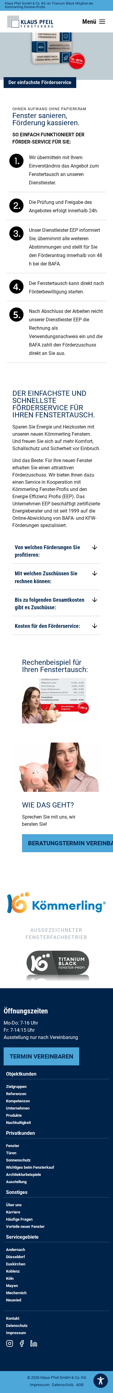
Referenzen (16, 1094)
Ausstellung (16, 1182)
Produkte (14, 1115)
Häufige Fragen (19, 1219)
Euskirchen (15, 1264)
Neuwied (13, 1300)
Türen (11, 1153)
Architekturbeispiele (23, 1174)
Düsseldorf (15, 1257)
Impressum (16, 1333)
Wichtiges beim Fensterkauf (30, 1167)
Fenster (12, 1145)
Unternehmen (18, 1108)
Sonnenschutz (18, 1160)
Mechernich (16, 1293)
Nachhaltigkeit (18, 1122)
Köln (10, 1278)
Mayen (12, 1285)
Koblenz (13, 1271)
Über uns (14, 1205)
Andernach (15, 1249)
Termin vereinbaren (41, 1056)
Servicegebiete (22, 1237)
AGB (79, 1384)
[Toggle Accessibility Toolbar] (100, 1380)
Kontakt (12, 1318)
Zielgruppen (16, 1086)
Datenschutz (17, 1325)
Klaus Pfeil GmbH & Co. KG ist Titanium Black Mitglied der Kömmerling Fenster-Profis (49, 5)
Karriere (13, 1212)
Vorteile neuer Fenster (25, 1226)
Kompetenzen (18, 1101)
